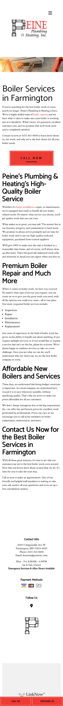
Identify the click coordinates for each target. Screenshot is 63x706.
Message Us (47, 701)
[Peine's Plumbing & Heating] (29, 28)
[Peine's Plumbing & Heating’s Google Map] (31, 606)
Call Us (15, 701)
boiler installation (25, 207)
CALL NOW (31, 158)
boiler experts (40, 114)
